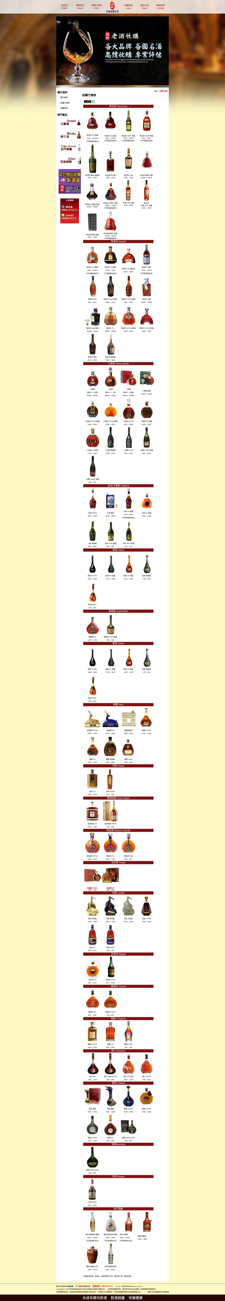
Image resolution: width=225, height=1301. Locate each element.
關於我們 (64, 98)
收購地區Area (128, 6)
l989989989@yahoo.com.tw (132, 1286)
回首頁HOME (64, 6)
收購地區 (64, 108)
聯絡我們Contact (160, 6)
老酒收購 (89, 1276)
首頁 (156, 91)
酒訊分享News (144, 6)
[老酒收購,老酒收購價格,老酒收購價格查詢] (112, 8)
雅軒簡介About (80, 6)
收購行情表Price (96, 6)
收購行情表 (65, 103)
